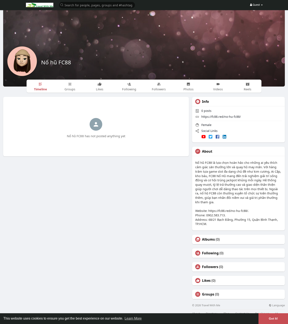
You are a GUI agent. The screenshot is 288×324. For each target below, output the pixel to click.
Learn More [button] (133, 318)
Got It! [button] (273, 318)
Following (210, 253)
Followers (210, 266)
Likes (206, 280)
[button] (97, 4)
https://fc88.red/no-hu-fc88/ (221, 117)
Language (278, 305)
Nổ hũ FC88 (56, 62)
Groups (208, 294)
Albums (208, 239)
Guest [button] (256, 5)
